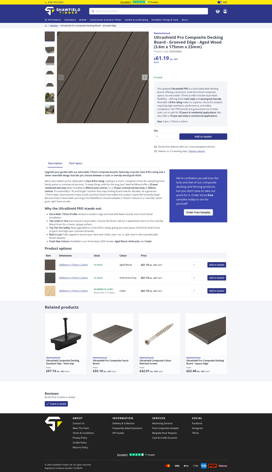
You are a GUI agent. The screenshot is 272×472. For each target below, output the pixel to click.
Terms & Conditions (83, 433)
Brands (83, 19)
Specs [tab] (75, 163)
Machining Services (162, 423)
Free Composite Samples (165, 428)
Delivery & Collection (123, 423)
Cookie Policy (80, 442)
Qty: (156, 130)
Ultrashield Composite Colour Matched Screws (155, 362)
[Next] (145, 77)
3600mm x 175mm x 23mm (73, 264)
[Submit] (92, 11)
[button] (225, 10)
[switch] (219, 2)
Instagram (197, 428)
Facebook (197, 423)
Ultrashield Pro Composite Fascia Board (110, 362)
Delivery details (197, 151)
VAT (225, 2)
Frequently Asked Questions (127, 428)
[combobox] (148, 11)
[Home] (46, 25)
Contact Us (78, 423)
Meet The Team (81, 428)
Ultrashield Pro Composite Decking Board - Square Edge (205, 362)
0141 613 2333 (55, 2)
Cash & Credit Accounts (164, 437)
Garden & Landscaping (136, 19)
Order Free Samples (198, 212)
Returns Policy (80, 447)
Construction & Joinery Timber (106, 19)
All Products (54, 19)
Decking (54, 25)
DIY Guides (118, 433)
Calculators (70, 19)
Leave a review (57, 403)
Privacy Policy (80, 437)
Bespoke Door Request (164, 433)
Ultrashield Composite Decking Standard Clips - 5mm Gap (62, 362)
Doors (185, 19)
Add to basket (203, 136)
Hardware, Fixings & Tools (164, 19)
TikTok (195, 433)
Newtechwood (162, 33)
